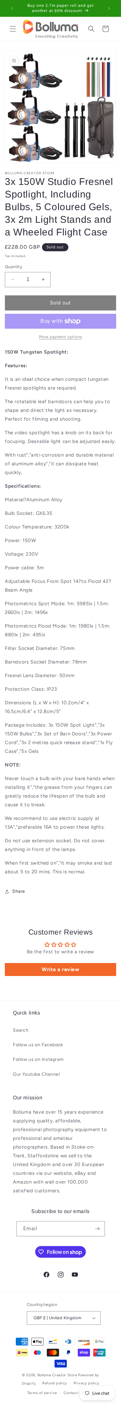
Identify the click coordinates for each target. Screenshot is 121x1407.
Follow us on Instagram (38, 1059)
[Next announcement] (109, 8)
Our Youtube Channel (36, 1074)
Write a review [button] (60, 969)
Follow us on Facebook (38, 1045)
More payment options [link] (60, 337)
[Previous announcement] (12, 8)
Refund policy (54, 1383)
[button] (13, 29)
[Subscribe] (97, 1228)
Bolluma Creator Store (57, 1375)
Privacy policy (86, 1383)
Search (21, 1030)
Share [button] (18, 891)
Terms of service (42, 1393)
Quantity (13, 266)
